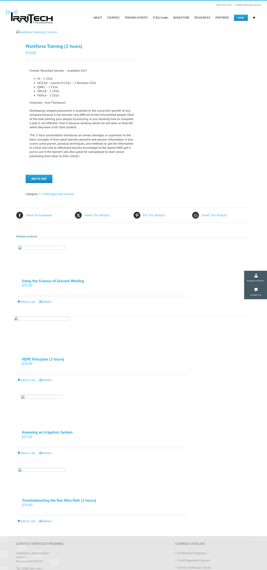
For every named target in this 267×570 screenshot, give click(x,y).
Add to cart (39, 179)
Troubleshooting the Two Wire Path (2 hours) (59, 500)
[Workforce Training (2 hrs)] (72, 32)
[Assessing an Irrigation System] (41, 410)
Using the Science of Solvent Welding (53, 280)
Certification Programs (192, 553)
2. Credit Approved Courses (56, 194)
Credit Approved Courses (193, 560)
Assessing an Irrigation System (47, 432)
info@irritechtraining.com (248, 4)
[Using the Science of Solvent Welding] (41, 260)
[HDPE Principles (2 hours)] (41, 335)
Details (47, 302)
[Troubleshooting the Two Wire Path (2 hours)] (41, 481)
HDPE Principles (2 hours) (43, 359)
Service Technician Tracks (194, 567)
